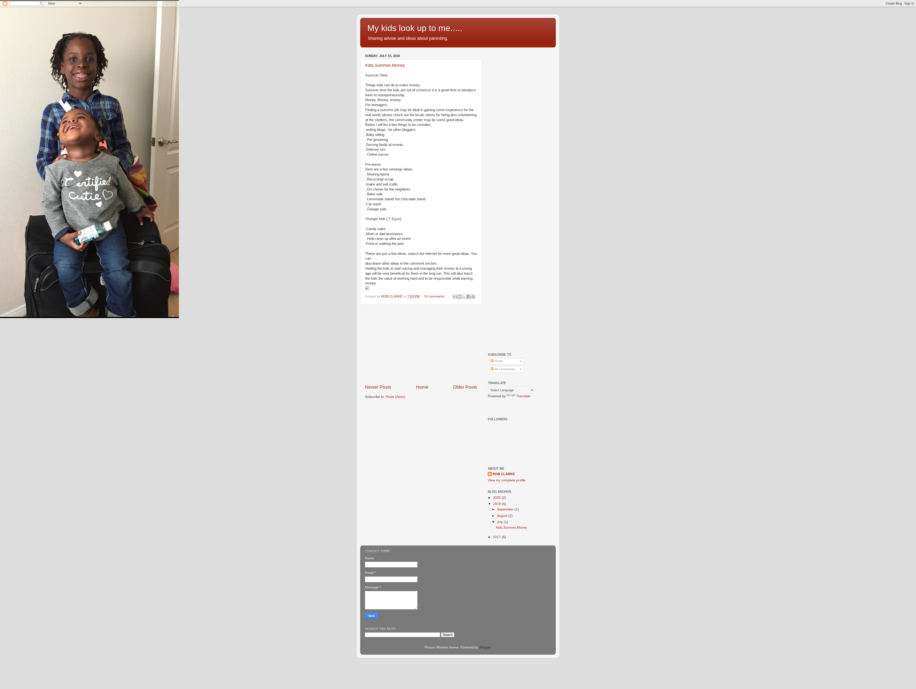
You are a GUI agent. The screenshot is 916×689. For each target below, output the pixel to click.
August (502, 516)
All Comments (504, 369)
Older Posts (465, 387)
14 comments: (435, 296)
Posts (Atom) (395, 397)
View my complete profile (507, 480)
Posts (498, 361)
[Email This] (455, 296)
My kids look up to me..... (414, 28)
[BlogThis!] (459, 296)
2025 (497, 497)
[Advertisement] (421, 344)
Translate (523, 396)
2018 (497, 504)
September (506, 509)
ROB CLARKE (504, 474)
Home (422, 387)
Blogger (485, 647)
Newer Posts (378, 387)
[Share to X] (464, 296)
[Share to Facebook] (468, 296)
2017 (497, 537)
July (500, 522)
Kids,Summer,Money (385, 65)
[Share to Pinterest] (473, 296)
